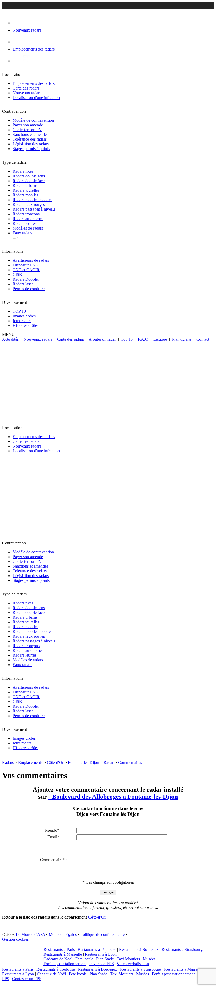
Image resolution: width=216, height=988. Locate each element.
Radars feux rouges (29, 204)
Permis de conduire (29, 288)
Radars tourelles (26, 190)
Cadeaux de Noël (57, 959)
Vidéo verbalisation (133, 963)
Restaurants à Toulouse (97, 949)
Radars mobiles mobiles (32, 199)
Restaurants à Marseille (62, 954)
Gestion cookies (15, 939)
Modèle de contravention (33, 120)
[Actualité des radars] (26, 60)
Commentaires (130, 762)
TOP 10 (19, 311)
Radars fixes (23, 171)
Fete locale (84, 959)
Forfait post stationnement (64, 963)
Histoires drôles (25, 325)
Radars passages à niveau (34, 209)
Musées (149, 959)
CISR (17, 274)
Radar (109, 762)
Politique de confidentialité (102, 934)
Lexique (160, 339)
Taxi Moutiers (128, 959)
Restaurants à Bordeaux (139, 949)
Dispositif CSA (25, 265)
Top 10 (127, 339)
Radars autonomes (28, 218)
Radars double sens (29, 176)
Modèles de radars (28, 228)
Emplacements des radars (34, 83)
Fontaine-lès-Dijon (83, 762)
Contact (202, 339)
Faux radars (22, 233)
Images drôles (24, 316)
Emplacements (30, 762)
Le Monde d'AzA (30, 934)
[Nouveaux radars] (17, 23)
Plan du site (181, 339)
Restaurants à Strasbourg (182, 949)
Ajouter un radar (102, 339)
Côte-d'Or (55, 762)
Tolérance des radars (30, 139)
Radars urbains (25, 185)
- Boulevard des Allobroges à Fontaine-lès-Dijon (113, 796)
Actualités (10, 339)
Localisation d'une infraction (36, 97)
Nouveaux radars (27, 93)
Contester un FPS (26, 978)
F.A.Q (143, 339)
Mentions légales (63, 934)
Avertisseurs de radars (31, 260)
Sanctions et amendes (30, 134)
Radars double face (29, 180)
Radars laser (23, 284)
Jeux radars (22, 321)
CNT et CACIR (26, 269)
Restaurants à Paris (59, 949)
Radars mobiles (25, 195)
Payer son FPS (101, 963)
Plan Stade (105, 959)
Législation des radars (31, 144)
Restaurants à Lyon (101, 954)
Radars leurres (24, 223)
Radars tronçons (26, 214)
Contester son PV (27, 129)
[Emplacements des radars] (17, 41)
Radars (8, 762)
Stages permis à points (31, 148)
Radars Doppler (26, 279)
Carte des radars (26, 88)
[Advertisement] (108, 381)
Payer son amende (28, 125)
